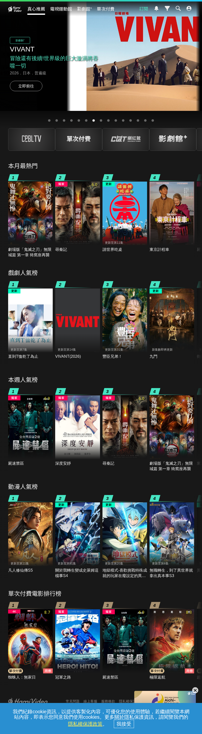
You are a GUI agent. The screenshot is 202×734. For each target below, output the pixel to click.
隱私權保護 (127, 701)
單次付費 (106, 8)
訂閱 (143, 8)
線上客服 (90, 701)
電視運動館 (61, 8)
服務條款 (108, 701)
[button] (49, 120)
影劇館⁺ (84, 8)
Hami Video (14, 8)
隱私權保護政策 (85, 724)
